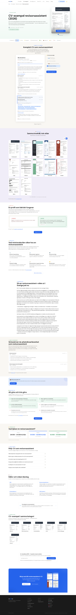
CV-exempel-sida (18, 198)
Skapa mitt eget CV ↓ (51, 71)
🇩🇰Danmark (50, 605)
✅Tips (40, 40)
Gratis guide (61, 1)
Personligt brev (32, 1)
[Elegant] (60, 34)
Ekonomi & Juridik (19, 4)
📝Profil (21, 40)
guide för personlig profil (18, 229)
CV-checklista (20, 415)
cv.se (10, 1)
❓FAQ (54, 40)
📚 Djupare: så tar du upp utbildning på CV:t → (25, 103)
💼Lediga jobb (45, 40)
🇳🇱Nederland (50, 601)
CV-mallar (19, 1)
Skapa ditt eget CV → (38, 124)
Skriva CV (39, 1)
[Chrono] (63, 34)
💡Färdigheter (26, 40)
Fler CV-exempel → (35, 584)
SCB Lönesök (42, 491)
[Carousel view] (64, 138)
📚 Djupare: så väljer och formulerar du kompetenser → (26, 111)
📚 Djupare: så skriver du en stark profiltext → (30, 72)
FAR (11, 482)
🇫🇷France (50, 606)
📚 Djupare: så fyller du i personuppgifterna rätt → (25, 62)
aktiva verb (13, 372)
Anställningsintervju (31, 603)
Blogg (52, 1)
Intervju (47, 1)
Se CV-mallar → (13, 383)
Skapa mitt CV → (38, 232)
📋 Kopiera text (20, 72)
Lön (43, 1)
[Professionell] (58, 34)
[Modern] (59, 34)
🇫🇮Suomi (50, 603)
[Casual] (62, 34)
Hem (9, 4)
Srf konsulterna (13, 491)
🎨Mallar (17, 40)
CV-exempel (25, 1)
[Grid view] (66, 138)
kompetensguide (29, 269)
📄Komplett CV (11, 40)
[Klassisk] (61, 34)
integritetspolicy (48, 560)
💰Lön (50, 40)
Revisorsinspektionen (44, 482)
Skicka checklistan (51, 558)
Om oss (39, 600)
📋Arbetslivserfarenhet (34, 40)
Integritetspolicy (40, 601)
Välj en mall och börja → (38, 272)
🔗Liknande (58, 40)
